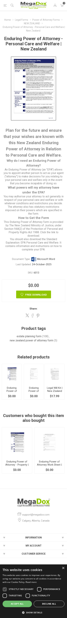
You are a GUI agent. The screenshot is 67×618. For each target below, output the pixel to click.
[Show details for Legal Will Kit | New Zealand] (54, 374)
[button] (33, 612)
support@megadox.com (35, 514)
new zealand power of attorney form (31, 340)
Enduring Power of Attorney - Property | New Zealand (17, 464)
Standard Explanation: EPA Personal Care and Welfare (32, 241)
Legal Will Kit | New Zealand (54, 389)
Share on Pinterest (38, 315)
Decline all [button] (49, 603)
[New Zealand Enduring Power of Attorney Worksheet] (34, 374)
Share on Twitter (27, 315)
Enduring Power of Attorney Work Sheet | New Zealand (49, 464)
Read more (31, 582)
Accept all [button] (17, 603)
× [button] (63, 568)
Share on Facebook (33, 315)
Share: (33, 308)
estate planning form (29, 336)
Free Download (36, 294)
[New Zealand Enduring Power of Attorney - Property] (12, 374)
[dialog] (33, 591)
